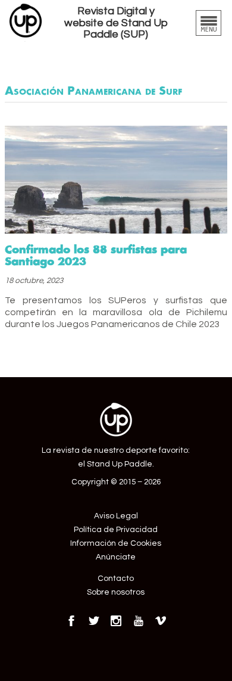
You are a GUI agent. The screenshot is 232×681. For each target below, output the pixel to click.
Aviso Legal (116, 516)
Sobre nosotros (116, 592)
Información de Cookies (115, 543)
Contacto (116, 578)
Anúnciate (116, 557)
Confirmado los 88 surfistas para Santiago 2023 (96, 255)
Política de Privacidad (116, 529)
